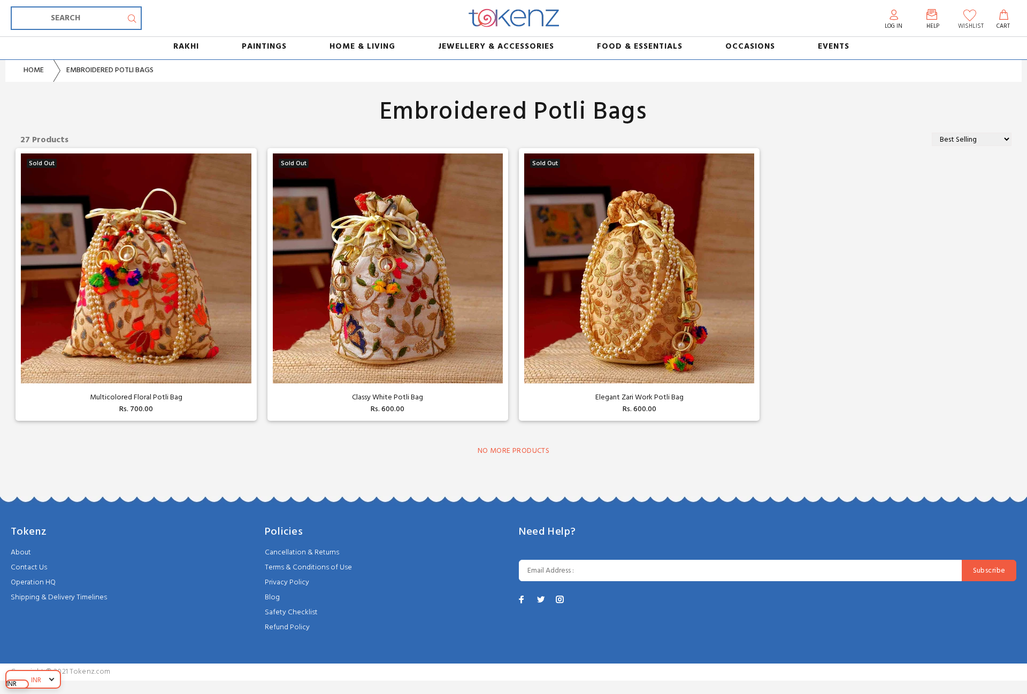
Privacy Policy (287, 582)
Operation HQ (33, 582)
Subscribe (989, 571)
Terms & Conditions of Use (308, 567)
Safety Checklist (291, 612)
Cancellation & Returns (302, 552)
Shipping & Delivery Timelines (59, 597)
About (21, 552)
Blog (272, 597)
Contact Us (29, 567)
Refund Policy (287, 627)
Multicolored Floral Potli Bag (136, 397)
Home (34, 70)
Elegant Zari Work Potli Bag (639, 397)
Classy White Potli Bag (387, 397)
